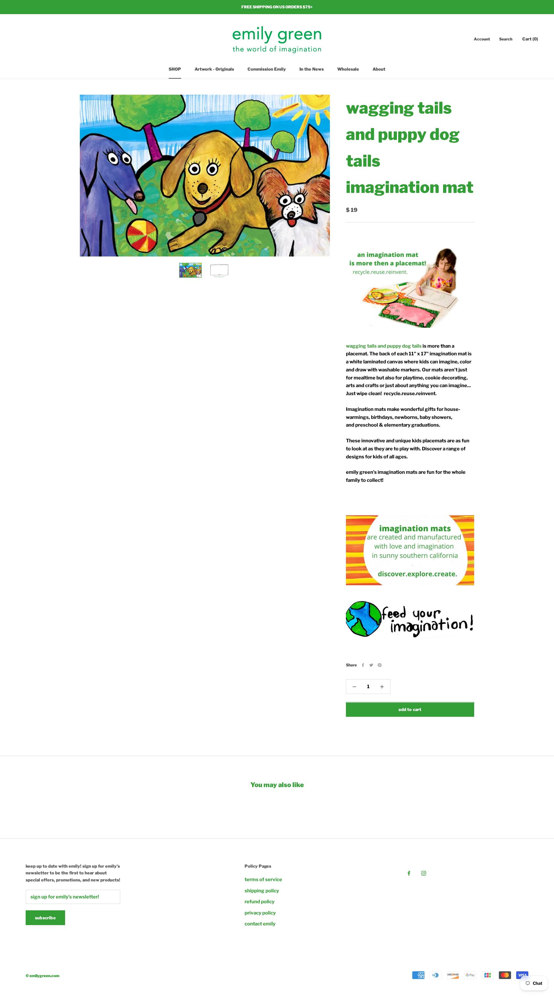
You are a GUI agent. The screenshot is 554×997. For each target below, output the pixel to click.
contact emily (260, 924)
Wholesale (348, 69)
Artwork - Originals (214, 69)
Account (482, 39)
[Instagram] (423, 873)
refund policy (259, 902)
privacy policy (260, 913)
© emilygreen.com (42, 975)
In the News (311, 69)
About (379, 69)
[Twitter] (371, 665)
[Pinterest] (380, 665)
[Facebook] (363, 665)
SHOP (175, 69)
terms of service (263, 879)
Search (505, 39)
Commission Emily (267, 69)
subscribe (45, 917)
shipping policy (262, 891)
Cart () (530, 38)
